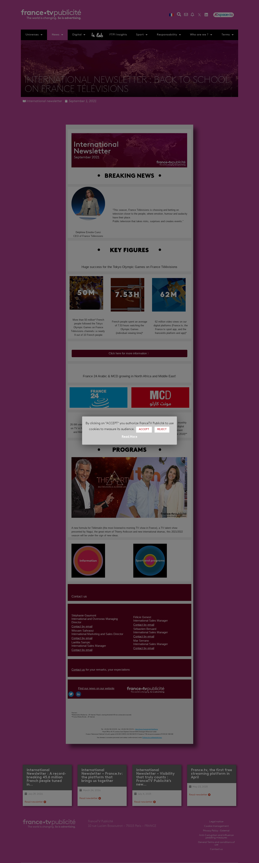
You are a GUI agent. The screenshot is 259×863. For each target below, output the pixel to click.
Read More (129, 436)
